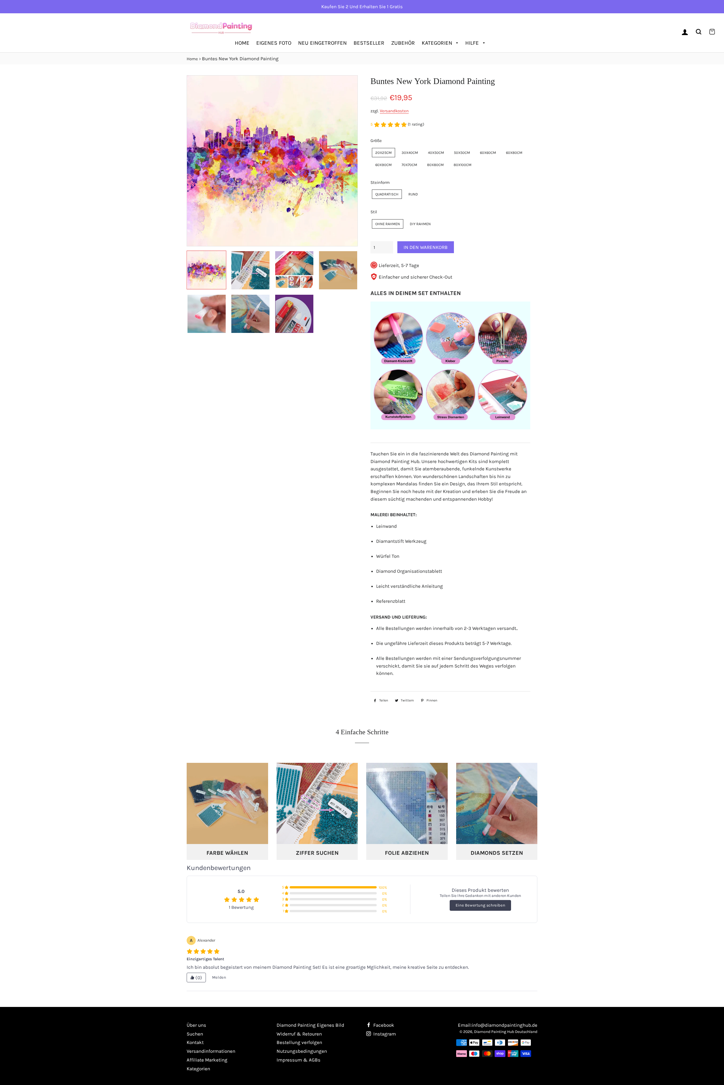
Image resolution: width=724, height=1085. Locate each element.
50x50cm (462, 152)
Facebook (383, 1025)
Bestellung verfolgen (299, 1042)
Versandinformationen (211, 1051)
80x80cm (435, 165)
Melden (219, 977)
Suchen (195, 1034)
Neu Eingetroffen (322, 43)
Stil (373, 211)
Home (242, 43)
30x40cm (410, 152)
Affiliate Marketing (207, 1060)
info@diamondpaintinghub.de (504, 1025)
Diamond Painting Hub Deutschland (505, 1031)
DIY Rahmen (420, 224)
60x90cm (383, 165)
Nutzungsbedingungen (302, 1051)
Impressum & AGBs (298, 1060)
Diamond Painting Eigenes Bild (310, 1025)
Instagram (384, 1034)
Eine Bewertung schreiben (480, 905)
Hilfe (472, 43)
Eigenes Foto (273, 43)
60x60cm (488, 152)
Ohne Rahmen (387, 224)
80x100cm (462, 165)
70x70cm (409, 165)
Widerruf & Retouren (299, 1034)
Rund (413, 194)
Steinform (380, 182)
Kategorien (438, 43)
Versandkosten (394, 110)
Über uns (196, 1025)
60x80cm (514, 152)
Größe (376, 140)
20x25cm (383, 152)
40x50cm (436, 152)
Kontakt (195, 1042)
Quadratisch (386, 194)
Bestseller (369, 43)
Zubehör (403, 43)
